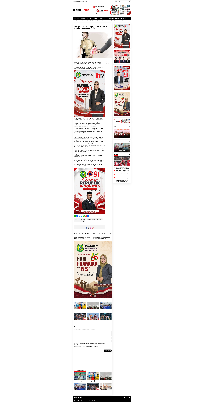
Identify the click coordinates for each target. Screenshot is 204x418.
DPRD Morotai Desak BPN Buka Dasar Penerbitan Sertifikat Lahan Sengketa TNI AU (82, 238)
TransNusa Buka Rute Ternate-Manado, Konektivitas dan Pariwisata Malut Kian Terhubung (101, 238)
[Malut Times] (82, 9)
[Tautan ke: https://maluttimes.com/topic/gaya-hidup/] (129, 141)
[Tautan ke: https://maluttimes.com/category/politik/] (129, 127)
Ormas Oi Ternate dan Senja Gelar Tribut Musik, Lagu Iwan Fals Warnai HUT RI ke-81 (105, 321)
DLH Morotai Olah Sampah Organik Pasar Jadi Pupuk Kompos (102, 234)
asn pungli (83, 219)
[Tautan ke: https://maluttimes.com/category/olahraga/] (129, 154)
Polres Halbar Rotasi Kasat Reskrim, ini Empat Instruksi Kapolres (106, 391)
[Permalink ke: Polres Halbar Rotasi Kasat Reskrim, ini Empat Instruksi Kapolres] (106, 386)
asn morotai (77, 219)
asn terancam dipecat (91, 219)
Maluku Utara (77, 24)
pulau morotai (77, 221)
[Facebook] (86, 228)
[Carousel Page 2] (120, 150)
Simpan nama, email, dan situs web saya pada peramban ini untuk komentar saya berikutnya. (90, 344)
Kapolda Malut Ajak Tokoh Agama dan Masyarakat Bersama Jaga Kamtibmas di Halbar (79, 321)
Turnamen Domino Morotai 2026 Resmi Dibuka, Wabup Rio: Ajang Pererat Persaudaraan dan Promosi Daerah (122, 181)
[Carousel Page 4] (123, 150)
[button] (130, 1)
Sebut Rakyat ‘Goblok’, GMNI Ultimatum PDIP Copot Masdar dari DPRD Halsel (122, 134)
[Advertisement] (92, 361)
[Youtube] (93, 228)
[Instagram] (90, 228)
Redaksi (87, 400)
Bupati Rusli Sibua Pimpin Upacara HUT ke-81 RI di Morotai (92, 321)
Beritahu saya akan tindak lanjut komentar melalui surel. (86, 346)
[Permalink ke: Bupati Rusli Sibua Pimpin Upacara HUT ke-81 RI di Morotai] (93, 316)
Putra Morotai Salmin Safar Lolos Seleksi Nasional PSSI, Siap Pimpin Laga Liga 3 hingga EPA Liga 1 (122, 178)
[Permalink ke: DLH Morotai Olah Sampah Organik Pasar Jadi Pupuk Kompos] (80, 305)
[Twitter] (88, 228)
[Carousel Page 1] (119, 150)
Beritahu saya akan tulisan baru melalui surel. (84, 348)
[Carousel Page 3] (121, 150)
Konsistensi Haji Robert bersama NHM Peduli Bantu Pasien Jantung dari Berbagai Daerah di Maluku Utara (122, 149)
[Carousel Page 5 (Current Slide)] (124, 150)
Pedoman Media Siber (92, 400)
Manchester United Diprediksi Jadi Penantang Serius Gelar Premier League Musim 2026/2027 (122, 168)
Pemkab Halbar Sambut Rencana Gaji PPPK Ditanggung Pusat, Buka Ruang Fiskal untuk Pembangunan (81, 234)
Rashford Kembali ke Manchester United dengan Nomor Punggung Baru (122, 171)
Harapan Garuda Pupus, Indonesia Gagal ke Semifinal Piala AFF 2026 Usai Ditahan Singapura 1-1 (122, 174)
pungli (83, 221)
